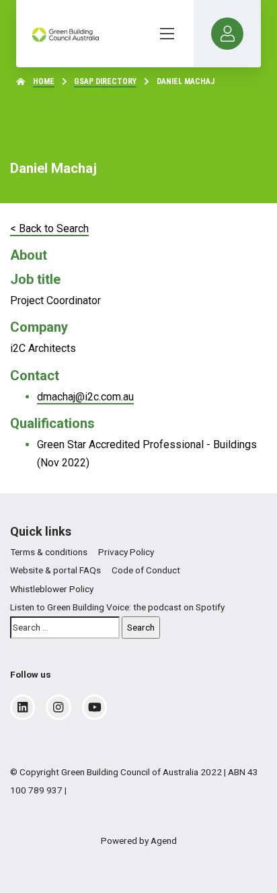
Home (43, 81)
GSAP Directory (105, 81)
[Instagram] (58, 707)
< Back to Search (49, 228)
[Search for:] (65, 627)
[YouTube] (95, 707)
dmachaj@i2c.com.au (85, 396)
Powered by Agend (139, 840)
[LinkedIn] (22, 707)
